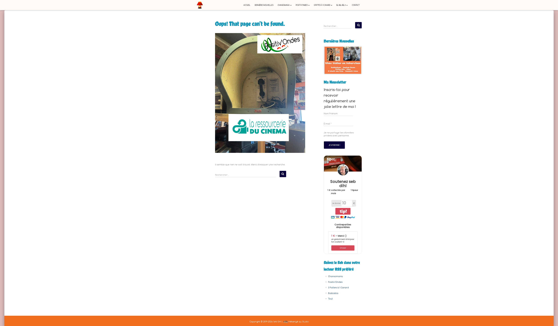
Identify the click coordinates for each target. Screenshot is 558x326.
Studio (305, 321)
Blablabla (341, 5)
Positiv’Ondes (302, 5)
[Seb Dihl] (200, 5)
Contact (356, 5)
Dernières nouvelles (264, 5)
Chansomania (284, 5)
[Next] (356, 60)
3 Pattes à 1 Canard (322, 5)
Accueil (246, 5)
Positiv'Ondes (335, 282)
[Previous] (330, 60)
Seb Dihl (277, 321)
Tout (330, 298)
